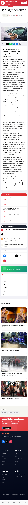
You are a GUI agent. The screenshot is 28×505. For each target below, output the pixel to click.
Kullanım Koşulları (14, 494)
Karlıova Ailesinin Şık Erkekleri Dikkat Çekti (12, 214)
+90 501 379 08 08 (21, 474)
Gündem (4, 453)
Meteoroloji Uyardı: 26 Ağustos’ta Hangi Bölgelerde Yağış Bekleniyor (11, 209)
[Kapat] (26, 1)
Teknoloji (5, 287)
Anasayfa (4, 6)
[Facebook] (3, 441)
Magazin (4, 291)
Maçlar (16, 461)
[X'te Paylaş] (7, 44)
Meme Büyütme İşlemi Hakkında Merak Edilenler (13, 220)
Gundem (4, 277)
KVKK (3, 482)
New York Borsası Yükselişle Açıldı (10, 203)
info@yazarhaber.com (21, 476)
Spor (4, 284)
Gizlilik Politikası (6, 494)
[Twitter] (6, 441)
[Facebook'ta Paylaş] (17, 44)
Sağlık (3, 464)
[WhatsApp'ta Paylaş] (10, 44)
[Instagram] (10, 441)
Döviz (16, 453)
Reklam (3, 479)
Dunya (4, 294)
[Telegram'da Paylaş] (13, 44)
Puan (16, 464)
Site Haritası (22, 494)
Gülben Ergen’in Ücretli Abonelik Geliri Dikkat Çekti (14, 197)
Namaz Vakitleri (18, 458)
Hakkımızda (4, 474)
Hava (16, 456)
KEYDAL (22, 480)
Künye (3, 477)
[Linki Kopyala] (20, 44)
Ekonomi (10, 5)
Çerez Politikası (5, 485)
